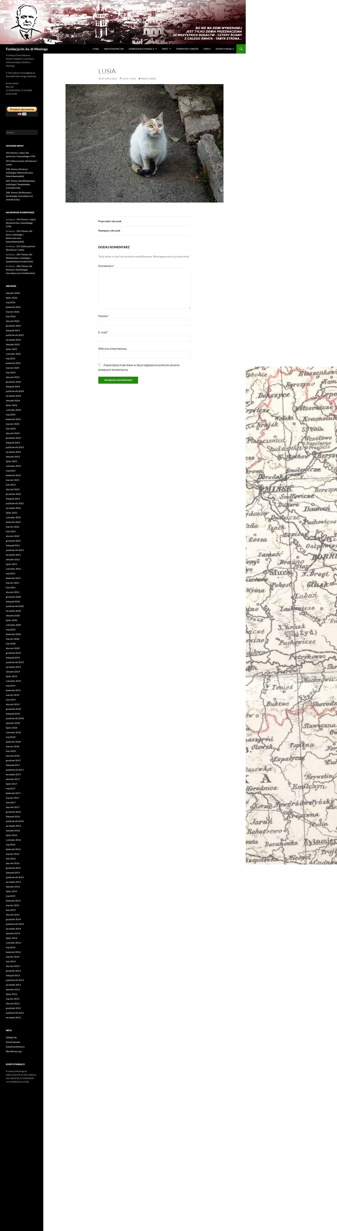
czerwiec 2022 (13, 517)
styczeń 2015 (13, 914)
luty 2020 (11, 643)
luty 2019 (11, 699)
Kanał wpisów (13, 1042)
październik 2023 (15, 447)
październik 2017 (15, 769)
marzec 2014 (12, 956)
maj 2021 (10, 573)
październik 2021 (15, 550)
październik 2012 (15, 1012)
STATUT (207, 49)
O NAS (96, 49)
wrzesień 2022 (13, 508)
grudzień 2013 (13, 970)
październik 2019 (15, 662)
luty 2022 (11, 531)
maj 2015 (10, 895)
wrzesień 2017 (13, 774)
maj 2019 (10, 685)
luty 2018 (11, 751)
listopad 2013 (13, 975)
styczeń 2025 (13, 377)
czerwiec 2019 (13, 680)
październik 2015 (15, 877)
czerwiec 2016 (13, 839)
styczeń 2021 (13, 592)
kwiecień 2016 (13, 849)
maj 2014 (10, 947)
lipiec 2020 (11, 620)
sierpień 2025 (13, 344)
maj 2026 (10, 302)
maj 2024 (10, 414)
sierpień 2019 (13, 671)
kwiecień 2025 (13, 363)
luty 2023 (11, 484)
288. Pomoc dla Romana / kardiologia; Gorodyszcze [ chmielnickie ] (19, 196)
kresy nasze (148, 78)
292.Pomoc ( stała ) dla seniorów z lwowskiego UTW (21, 223)
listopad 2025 (13, 330)
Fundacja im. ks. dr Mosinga (27, 49)
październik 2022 (15, 503)
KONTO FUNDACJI (225, 49)
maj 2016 (10, 844)
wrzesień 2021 (13, 554)
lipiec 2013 (11, 994)
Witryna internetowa (112, 348)
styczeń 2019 (13, 704)
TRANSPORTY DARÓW (187, 49)
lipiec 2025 (11, 349)
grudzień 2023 (13, 437)
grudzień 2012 (13, 1008)
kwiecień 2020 (13, 634)
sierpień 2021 (13, 559)
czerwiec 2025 (13, 353)
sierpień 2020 (13, 615)
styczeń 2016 (13, 863)
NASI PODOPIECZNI (114, 49)
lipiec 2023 (11, 461)
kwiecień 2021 (13, 578)
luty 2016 (11, 858)
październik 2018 (15, 718)
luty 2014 (11, 961)
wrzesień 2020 (13, 610)
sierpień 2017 (13, 779)
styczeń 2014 (13, 966)
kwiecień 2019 (13, 690)
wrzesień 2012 (13, 1017)
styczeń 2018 (13, 755)
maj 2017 (10, 788)
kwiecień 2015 (13, 900)
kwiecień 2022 (13, 522)
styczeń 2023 (13, 489)
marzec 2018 (12, 746)
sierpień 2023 (13, 456)
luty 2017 (11, 802)
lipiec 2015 (11, 891)
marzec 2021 (12, 582)
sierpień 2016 (13, 830)
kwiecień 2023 (13, 475)
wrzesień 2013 (13, 984)
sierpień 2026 (13, 293)
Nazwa (103, 316)
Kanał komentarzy (15, 1046)
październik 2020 (15, 606)
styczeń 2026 (13, 321)
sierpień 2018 (13, 723)
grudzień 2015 (13, 867)
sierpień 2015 (13, 886)
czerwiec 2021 (13, 568)
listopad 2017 (13, 765)
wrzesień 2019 (13, 666)
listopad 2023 (13, 442)
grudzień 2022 (13, 494)
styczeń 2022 (13, 536)
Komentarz (106, 266)
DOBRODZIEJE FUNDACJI (141, 49)
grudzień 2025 (13, 325)
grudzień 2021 (13, 540)
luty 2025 (11, 372)
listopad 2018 (13, 713)
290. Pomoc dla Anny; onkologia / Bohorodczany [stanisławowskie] (19, 173)
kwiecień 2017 (13, 793)
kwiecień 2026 (13, 307)
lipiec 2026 (11, 297)
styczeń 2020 (13, 648)
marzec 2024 (12, 423)
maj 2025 (10, 358)
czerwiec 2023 (13, 465)
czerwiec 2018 (13, 732)
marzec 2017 (12, 797)
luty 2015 (11, 909)
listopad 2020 (13, 601)
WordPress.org (13, 1051)
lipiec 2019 (11, 676)
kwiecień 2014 (13, 952)
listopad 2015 (13, 872)
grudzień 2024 (13, 381)
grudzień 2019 (13, 652)
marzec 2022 (12, 526)
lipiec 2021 (11, 564)
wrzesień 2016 (13, 825)
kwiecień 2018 (13, 741)
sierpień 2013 (13, 989)
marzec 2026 (12, 311)
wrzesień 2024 (13, 395)
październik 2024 (15, 391)
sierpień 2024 (13, 400)
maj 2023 (10, 470)
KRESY (165, 49)
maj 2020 (10, 629)
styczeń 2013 (13, 1003)
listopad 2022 (13, 498)
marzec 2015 (12, 905)
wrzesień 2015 (13, 881)
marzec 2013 (12, 998)
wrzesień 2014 (13, 928)
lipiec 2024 (11, 405)
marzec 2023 (12, 479)
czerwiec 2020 (13, 624)
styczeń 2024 (13, 433)
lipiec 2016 (11, 835)
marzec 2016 (12, 853)
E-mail (103, 332)
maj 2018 (10, 737)
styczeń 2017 (13, 807)
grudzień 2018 (13, 709)
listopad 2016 (13, 816)
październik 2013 (15, 980)
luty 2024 (11, 428)
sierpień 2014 (13, 933)
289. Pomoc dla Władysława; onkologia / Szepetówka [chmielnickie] (20, 184)
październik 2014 (15, 924)
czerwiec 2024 (13, 409)
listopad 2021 (13, 545)
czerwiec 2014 (13, 942)
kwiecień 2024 (13, 419)
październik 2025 (15, 335)
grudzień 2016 (13, 811)
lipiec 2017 (11, 783)
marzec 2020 (12, 638)
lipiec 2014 (11, 938)
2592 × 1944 (129, 78)
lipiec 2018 (11, 727)
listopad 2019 (13, 657)
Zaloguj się (11, 1037)
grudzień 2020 (13, 596)
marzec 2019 (12, 694)
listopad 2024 (13, 386)
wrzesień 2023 (13, 451)
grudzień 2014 (13, 919)
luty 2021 (11, 587)
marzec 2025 (12, 367)
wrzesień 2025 (13, 339)
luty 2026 (11, 316)
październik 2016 (15, 821)
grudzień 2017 (13, 760)
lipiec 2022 (11, 512)
